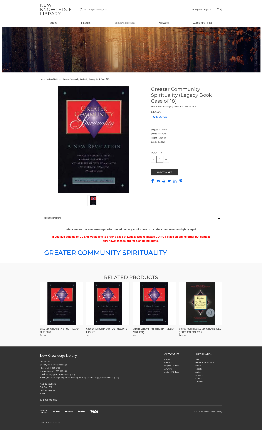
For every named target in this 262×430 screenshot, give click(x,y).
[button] (159, 117)
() (220, 9)
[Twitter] (169, 181)
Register (208, 9)
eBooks (198, 368)
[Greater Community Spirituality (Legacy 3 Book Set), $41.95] (108, 304)
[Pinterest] (180, 181)
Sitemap (199, 381)
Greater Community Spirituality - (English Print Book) (153, 330)
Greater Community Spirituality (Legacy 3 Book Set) (106, 330)
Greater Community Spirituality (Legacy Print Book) (59, 330)
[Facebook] (152, 181)
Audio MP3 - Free (202, 22)
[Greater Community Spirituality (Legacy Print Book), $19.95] (61, 304)
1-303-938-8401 (50, 399)
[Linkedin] (174, 181)
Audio (198, 372)
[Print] (163, 181)
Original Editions (124, 22)
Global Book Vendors (204, 362)
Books (53, 22)
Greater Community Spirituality (105, 253)
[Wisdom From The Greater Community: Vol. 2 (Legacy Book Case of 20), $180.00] (200, 304)
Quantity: (156, 152)
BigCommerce (54, 422)
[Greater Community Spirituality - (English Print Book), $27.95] (154, 304)
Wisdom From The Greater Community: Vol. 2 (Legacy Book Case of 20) (200, 330)
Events (198, 378)
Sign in (198, 9)
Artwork (164, 22)
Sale (197, 359)
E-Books (86, 22)
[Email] (158, 181)
